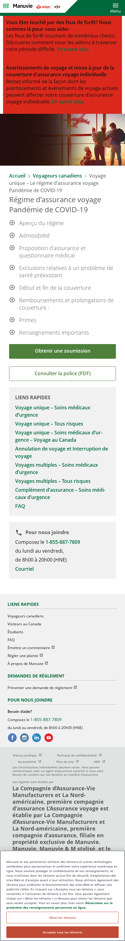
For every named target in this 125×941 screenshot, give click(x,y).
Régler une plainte (28, 655)
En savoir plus (73, 49)
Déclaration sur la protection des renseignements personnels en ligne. (59, 905)
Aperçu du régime (41, 223)
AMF (102, 762)
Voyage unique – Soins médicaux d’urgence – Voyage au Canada (58, 436)
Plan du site (70, 762)
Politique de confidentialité (82, 755)
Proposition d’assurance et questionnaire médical (52, 251)
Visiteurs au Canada (24, 624)
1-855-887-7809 (63, 542)
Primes (27, 320)
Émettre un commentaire (34, 647)
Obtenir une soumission (62, 350)
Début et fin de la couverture (55, 287)
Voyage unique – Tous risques (49, 423)
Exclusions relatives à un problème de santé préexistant (66, 271)
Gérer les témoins (62, 917)
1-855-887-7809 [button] (46, 719)
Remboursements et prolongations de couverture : (66, 303)
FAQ (20, 506)
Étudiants (15, 631)
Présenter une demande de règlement (45, 687)
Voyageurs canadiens (58, 175)
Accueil (17, 175)
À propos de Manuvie (31, 663)
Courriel (24, 569)
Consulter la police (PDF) (63, 373)
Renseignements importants (54, 332)
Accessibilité (32, 762)
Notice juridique (30, 755)
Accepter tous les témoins (62, 932)
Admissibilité (34, 235)
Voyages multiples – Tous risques (53, 481)
